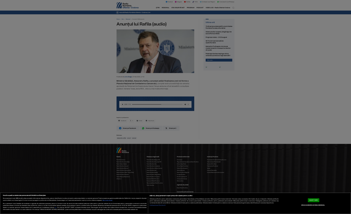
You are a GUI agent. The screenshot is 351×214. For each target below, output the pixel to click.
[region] (175, 203)
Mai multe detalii (107, 200)
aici (56, 207)
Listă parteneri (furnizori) (157, 205)
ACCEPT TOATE (313, 200)
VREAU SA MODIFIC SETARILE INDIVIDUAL (313, 205)
